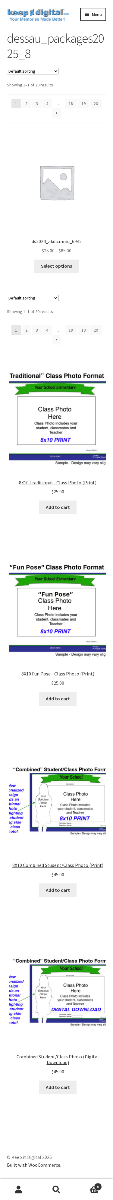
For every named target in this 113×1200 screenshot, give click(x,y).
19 (83, 103)
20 (96, 103)
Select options (56, 266)
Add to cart (58, 507)
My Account (19, 1190)
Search (56, 1190)
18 (71, 103)
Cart (87, 1184)
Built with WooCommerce (33, 1165)
